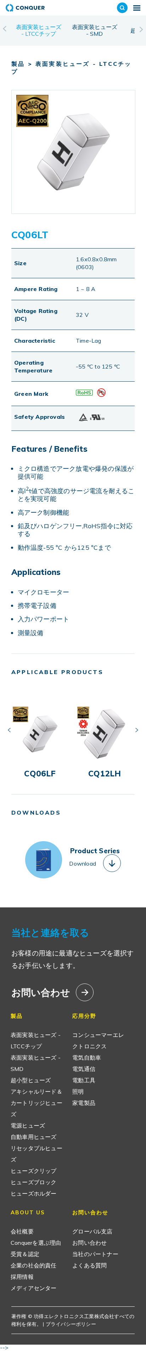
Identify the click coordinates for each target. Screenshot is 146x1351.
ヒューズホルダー (34, 1193)
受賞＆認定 (25, 1254)
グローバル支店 (92, 1231)
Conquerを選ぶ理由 (36, 1242)
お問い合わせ (89, 1242)
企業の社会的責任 (34, 1265)
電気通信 (83, 1068)
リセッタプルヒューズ (36, 1154)
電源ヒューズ (28, 1125)
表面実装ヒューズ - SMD (94, 30)
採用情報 (22, 1276)
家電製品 (83, 1102)
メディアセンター (34, 1288)
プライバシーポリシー (71, 1324)
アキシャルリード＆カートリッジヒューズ (36, 1103)
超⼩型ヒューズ (31, 1080)
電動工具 (83, 1080)
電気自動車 (86, 1057)
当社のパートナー (95, 1254)
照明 (78, 1091)
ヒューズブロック (34, 1182)
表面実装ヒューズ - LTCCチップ (38, 30)
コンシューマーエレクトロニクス (98, 1040)
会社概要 (22, 1231)
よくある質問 (89, 1265)
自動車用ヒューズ (34, 1136)
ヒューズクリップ (34, 1170)
